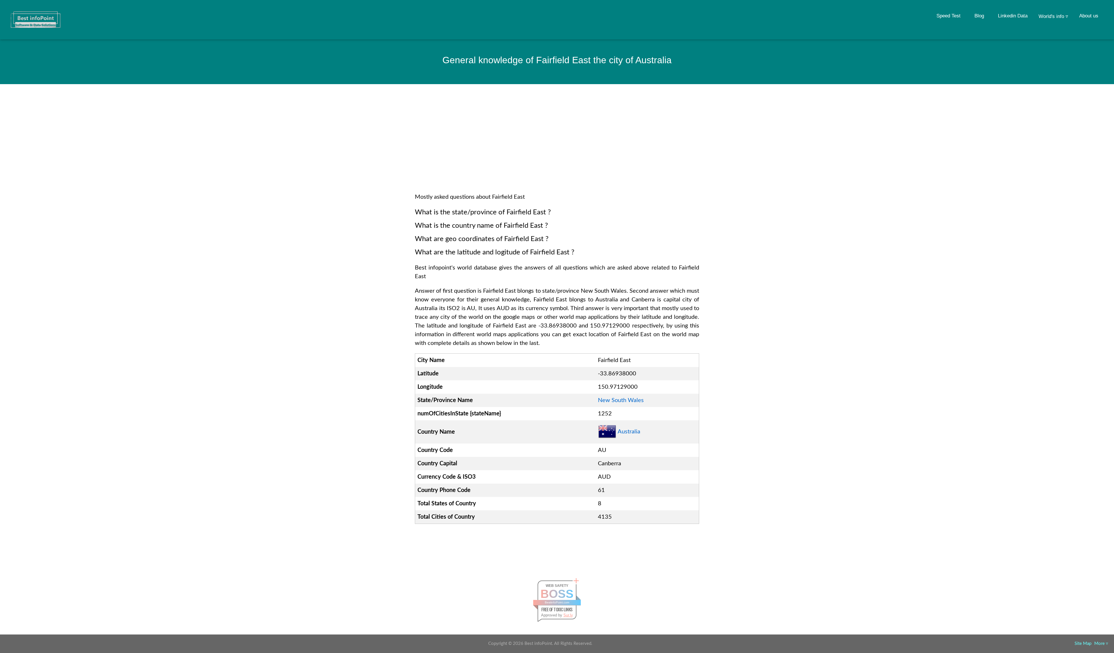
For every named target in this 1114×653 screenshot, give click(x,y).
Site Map (1083, 643)
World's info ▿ (1053, 16)
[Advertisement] (557, 146)
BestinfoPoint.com (557, 602)
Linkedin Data (1013, 16)
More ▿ (1101, 643)
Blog (979, 16)
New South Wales (621, 400)
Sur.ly (568, 615)
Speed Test (948, 16)
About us (1088, 16)
